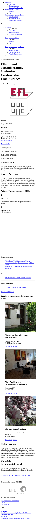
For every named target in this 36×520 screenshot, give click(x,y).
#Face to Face (9, 287)
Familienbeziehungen (15, 20)
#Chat (19, 287)
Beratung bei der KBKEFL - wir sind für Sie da (16, 475)
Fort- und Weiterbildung (5, 517)
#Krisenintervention (19, 266)
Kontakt (19, 518)
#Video (23, 287)
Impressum (13, 518)
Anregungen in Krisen (12, 9)
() (16, 513)
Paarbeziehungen (14, 18)
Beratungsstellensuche (16, 8)
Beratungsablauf (14, 6)
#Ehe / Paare (9, 261)
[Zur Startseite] (13, 494)
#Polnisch (21, 278)
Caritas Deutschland (5, 503)
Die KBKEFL (13, 4)
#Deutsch (8, 278)
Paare (10, 13)
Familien (11, 11)
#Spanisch (27, 278)
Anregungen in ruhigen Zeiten (14, 15)
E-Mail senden (7, 140)
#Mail (15, 287)
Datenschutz (26, 518)
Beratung (8, 2)
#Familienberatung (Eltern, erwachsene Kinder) (17, 262)
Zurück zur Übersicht (7, 292)
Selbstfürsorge (13, 17)
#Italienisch (14, 278)
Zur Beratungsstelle (11, 346)
